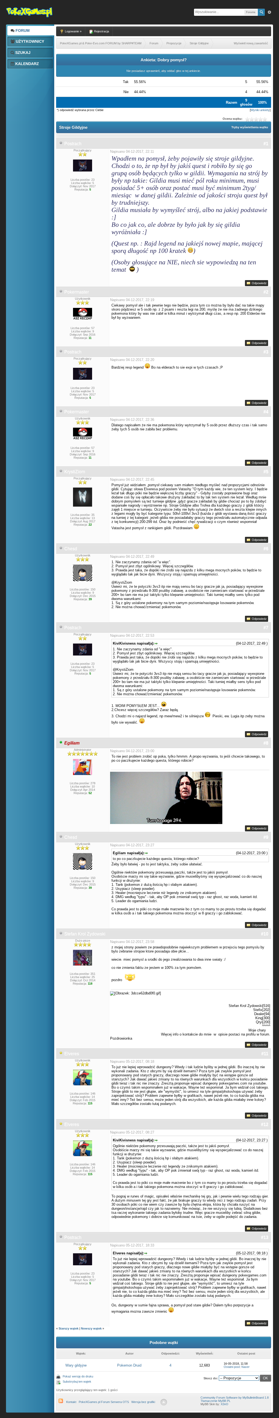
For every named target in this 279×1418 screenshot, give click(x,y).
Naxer (245, 1366)
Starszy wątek (68, 1328)
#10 (264, 934)
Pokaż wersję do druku (78, 1376)
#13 (264, 1237)
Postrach (72, 143)
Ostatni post (232, 1366)
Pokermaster (76, 292)
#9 (265, 837)
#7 (265, 627)
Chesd (70, 548)
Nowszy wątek (91, 1328)
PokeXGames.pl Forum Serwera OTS (104, 1402)
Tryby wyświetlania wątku (249, 127)
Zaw (269, 12)
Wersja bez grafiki (143, 1402)
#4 (265, 411)
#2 (265, 292)
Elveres (71, 1053)
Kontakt (71, 1402)
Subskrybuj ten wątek (77, 1381)
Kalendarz (26, 64)
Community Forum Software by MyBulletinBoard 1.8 (235, 1397)
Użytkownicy (29, 41)
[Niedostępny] (61, 1053)
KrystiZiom (74, 471)
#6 (265, 548)
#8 (265, 743)
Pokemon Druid (129, 1365)
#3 (265, 352)
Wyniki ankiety (260, 110)
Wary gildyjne (76, 1365)
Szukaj (22, 52)
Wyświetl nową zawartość (251, 43)
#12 (264, 1124)
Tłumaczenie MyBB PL (216, 1400)
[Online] (61, 743)
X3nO (224, 1404)
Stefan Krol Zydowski (84, 934)
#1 (265, 143)
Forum (22, 30)
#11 (264, 1053)
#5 (265, 471)
